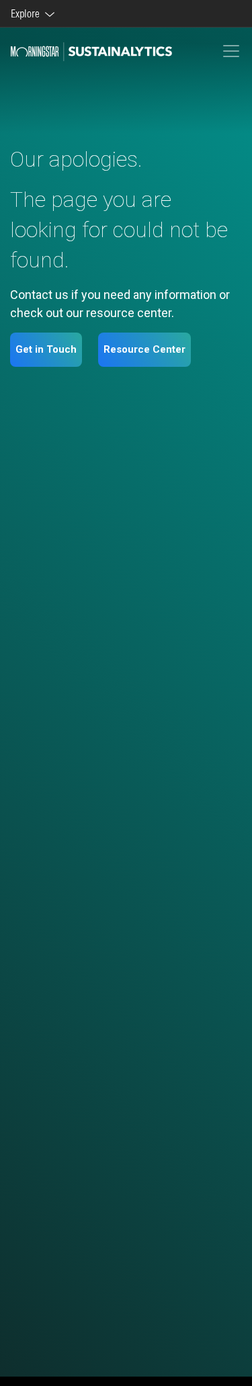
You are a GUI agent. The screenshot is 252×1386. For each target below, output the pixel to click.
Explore (27, 13)
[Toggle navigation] (231, 51)
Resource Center (144, 349)
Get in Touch (46, 349)
